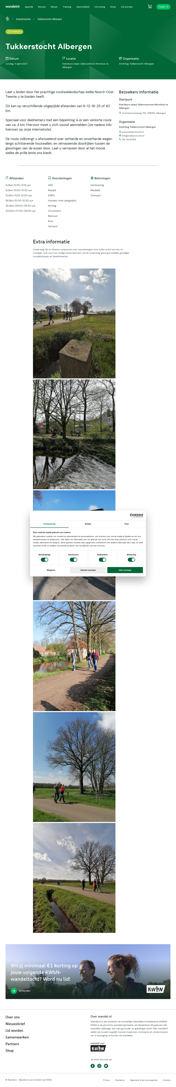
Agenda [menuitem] (29, 6)
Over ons (13, 1017)
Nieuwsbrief (15, 1024)
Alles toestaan (125, 570)
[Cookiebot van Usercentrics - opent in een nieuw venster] (132, 515)
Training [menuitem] (67, 6)
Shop (10, 1051)
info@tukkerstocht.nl (133, 135)
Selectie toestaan (88, 570)
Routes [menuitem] (42, 6)
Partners (12, 1044)
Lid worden (14, 1031)
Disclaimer (120, 1080)
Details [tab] (88, 524)
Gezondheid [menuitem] (82, 6)
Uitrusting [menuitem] (99, 6)
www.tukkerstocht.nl (133, 132)
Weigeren (51, 570)
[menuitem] (13, 6)
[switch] (73, 560)
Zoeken (162, 6)
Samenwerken (17, 1037)
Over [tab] (126, 524)
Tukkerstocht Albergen (49, 18)
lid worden (24, 990)
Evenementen (23, 18)
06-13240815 (129, 139)
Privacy (106, 1080)
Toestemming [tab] (49, 524)
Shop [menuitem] (113, 6)
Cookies (166, 1080)
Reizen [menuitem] (54, 6)
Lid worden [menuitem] (127, 6)
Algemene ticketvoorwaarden (144, 1080)
